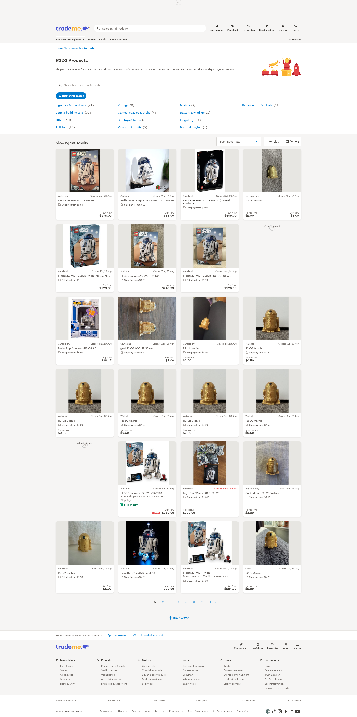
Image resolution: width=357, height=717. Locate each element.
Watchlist (258, 647)
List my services (232, 683)
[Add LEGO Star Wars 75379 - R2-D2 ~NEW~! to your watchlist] (233, 229)
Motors (146, 660)
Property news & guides (113, 665)
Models (185, 105)
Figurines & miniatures (71, 105)
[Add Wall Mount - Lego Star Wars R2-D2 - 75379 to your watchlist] (171, 154)
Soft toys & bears (129, 120)
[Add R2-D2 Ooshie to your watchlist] (296, 154)
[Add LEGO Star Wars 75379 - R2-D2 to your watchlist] (171, 229)
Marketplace (68, 660)
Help (267, 665)
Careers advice (191, 670)
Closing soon (66, 674)
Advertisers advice (192, 679)
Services (229, 660)
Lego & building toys (70, 112)
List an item (293, 39)
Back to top (181, 617)
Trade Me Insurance (66, 700)
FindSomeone (294, 700)
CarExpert (201, 700)
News (147, 711)
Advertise (160, 711)
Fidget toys (188, 120)
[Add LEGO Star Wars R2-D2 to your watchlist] (233, 526)
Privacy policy (176, 711)
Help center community (277, 688)
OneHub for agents (111, 679)
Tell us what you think (150, 635)
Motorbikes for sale (152, 670)
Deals (102, 39)
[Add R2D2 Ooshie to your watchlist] (296, 526)
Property (106, 660)
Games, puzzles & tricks (134, 112)
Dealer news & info (152, 679)
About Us (122, 711)
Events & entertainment (236, 674)
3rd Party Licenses (274, 679)
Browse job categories (194, 665)
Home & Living (67, 683)
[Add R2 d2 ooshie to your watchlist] (233, 302)
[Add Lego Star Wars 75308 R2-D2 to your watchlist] (233, 446)
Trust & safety (272, 674)
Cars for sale (148, 665)
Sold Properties (109, 670)
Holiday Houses (247, 700)
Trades (227, 665)
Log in (295, 30)
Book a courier (118, 39)
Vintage (123, 105)
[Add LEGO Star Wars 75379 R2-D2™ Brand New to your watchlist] (108, 229)
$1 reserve (65, 679)
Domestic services (233, 670)
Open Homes (108, 674)
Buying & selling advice (154, 674)
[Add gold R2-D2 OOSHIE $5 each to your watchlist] (171, 302)
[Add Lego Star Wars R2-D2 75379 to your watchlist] (108, 154)
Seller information (274, 683)
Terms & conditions (198, 711)
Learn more (119, 635)
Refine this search (73, 96)
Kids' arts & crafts (130, 127)
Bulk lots (62, 127)
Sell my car (147, 683)
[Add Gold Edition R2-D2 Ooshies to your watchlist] (296, 446)
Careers (136, 711)
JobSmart (188, 674)
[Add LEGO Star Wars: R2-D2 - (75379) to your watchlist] (171, 446)
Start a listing (241, 647)
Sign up (283, 30)
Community (272, 660)
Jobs (186, 660)
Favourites (272, 647)
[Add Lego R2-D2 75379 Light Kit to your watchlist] (171, 526)
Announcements (273, 670)
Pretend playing (191, 127)
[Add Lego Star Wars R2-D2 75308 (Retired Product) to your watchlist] (233, 154)
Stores (92, 39)
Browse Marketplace (68, 39)
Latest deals (66, 665)
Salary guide (189, 683)
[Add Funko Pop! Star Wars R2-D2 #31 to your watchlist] (108, 302)
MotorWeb (159, 700)
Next (213, 602)
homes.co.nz (115, 700)
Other (60, 120)
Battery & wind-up (192, 112)
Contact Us (242, 711)
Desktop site (106, 711)
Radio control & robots (257, 105)
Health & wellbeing (234, 679)
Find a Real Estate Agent (114, 683)
